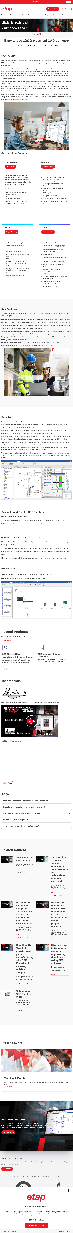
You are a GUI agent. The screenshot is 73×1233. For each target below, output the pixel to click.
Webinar (53, 892)
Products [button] (22, 15)
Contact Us (15, 1176)
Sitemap (44, 1176)
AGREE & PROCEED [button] (36, 1225)
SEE (17, 869)
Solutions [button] (4, 15)
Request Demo (53, 9)
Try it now (10, 166)
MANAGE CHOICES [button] (36, 1219)
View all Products (6, 640)
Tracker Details (13, 1231)
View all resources (65, 850)
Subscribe (7, 1168)
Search (68, 2)
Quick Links (35, 34)
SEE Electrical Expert (12, 654)
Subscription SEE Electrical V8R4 (24, 994)
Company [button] (65, 15)
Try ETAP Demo (8, 1132)
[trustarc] (67, 1231)
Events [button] (30, 15)
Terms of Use (25, 1176)
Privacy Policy (5, 1231)
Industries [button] (13, 15)
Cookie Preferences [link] (54, 1176)
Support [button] (48, 15)
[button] (70, 1190)
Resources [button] (39, 15)
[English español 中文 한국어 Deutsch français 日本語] (44, 2)
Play (20, 872)
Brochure (18, 1008)
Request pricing (48, 166)
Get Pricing (66, 9)
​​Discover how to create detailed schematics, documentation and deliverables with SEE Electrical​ (60, 869)
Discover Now (8, 1086)
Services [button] (56, 15)
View (20, 1010)
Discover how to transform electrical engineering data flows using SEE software (59, 954)
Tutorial (21, 869)
